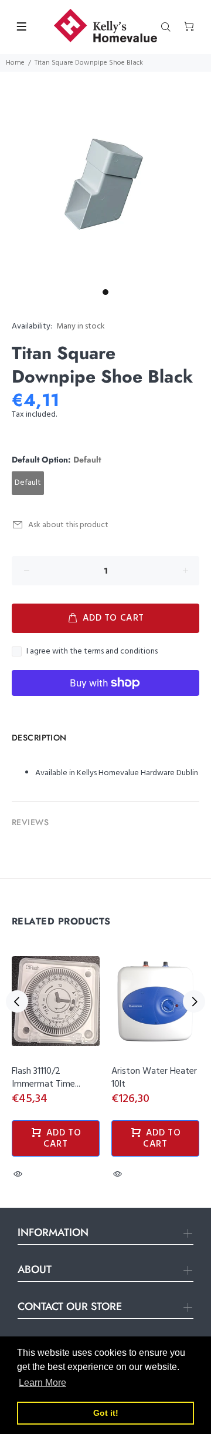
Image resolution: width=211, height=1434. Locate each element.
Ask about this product (68, 525)
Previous (17, 1001)
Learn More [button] (42, 1383)
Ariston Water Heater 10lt (154, 1078)
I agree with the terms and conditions (92, 651)
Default (28, 483)
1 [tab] (105, 292)
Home (15, 63)
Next (194, 1001)
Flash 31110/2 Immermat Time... (46, 1078)
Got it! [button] (105, 1413)
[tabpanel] (105, 177)
